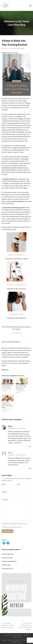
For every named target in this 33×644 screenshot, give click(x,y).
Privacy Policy (26, 640)
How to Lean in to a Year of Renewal (7, 386)
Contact (10, 640)
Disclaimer (14, 642)
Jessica (5, 48)
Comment (5, 500)
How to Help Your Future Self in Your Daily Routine (21, 387)
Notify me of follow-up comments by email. (15, 524)
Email (19, 484)
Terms (20, 642)
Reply (29, 446)
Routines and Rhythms (18, 48)
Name (4, 484)
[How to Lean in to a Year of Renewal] (8, 381)
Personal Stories (7, 558)
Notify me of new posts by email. (12, 527)
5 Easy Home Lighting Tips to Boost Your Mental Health (7, 405)
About (5, 640)
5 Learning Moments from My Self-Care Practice (8, 625)
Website (4, 492)
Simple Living (6, 565)
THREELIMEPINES (16, 333)
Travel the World (7, 569)
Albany (10, 426)
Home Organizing (7, 554)
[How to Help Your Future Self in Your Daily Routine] (22, 381)
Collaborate (17, 640)
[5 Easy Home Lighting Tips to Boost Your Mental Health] (8, 398)
